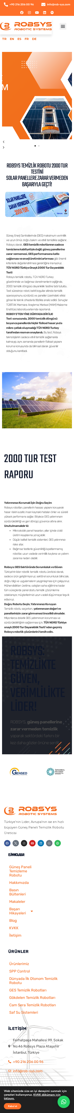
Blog (13, 920)
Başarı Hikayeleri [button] (17, 911)
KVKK (13, 928)
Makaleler (17, 901)
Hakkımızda (19, 882)
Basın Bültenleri (17, 892)
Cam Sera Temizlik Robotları (32, 1005)
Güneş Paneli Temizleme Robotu (20, 871)
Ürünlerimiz (19, 964)
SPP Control (19, 971)
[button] (63, 26)
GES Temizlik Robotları (27, 990)
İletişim (15, 935)
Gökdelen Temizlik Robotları (32, 997)
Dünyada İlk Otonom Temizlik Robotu (33, 980)
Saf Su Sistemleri (23, 1012)
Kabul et (12, 1106)
